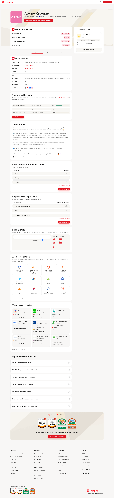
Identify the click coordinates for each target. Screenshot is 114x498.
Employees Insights (37, 52)
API (11, 476)
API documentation (63, 456)
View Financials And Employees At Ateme (38, 20)
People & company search (16, 453)
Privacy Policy (85, 459)
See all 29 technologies (18, 298)
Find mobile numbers (15, 467)
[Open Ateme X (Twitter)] (25, 87)
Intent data (13, 462)
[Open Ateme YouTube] (27, 87)
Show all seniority (65, 185)
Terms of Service (86, 462)
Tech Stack (53, 52)
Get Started (107, 2)
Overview (13, 52)
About (28, 52)
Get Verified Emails (18, 116)
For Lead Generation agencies (41, 453)
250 (66, 173)
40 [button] (67, 215)
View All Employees (89, 49)
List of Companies (62, 467)
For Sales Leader (38, 456)
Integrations (13, 473)
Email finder (13, 459)
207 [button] (66, 206)
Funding (46, 52)
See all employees (64, 189)
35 (67, 182)
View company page (19, 317)
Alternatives (38, 467)
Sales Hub (60, 476)
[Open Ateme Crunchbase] (30, 87)
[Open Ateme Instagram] (32, 87)
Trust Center (85, 456)
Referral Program (62, 473)
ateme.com (28, 68)
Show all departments (64, 218)
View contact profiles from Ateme (23, 156)
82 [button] (67, 211)
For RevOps (37, 462)
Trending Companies (63, 52)
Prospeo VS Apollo (38, 473)
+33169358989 (29, 65)
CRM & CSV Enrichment (16, 456)
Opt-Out (84, 453)
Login (100, 2)
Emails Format (21, 52)
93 (67, 178)
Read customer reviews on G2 (17, 486)
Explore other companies (18, 349)
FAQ (71, 52)
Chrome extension (14, 465)
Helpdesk (60, 453)
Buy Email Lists (62, 462)
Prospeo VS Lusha (38, 478)
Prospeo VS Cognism (39, 475)
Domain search (14, 470)
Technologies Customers (64, 465)
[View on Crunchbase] (42, 240)
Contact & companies (63, 459)
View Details (89, 43)
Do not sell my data (87, 465)
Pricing (60, 470)
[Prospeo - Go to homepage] (7, 2)
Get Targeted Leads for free (57, 436)
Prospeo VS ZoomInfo (39, 470)
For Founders (37, 459)
